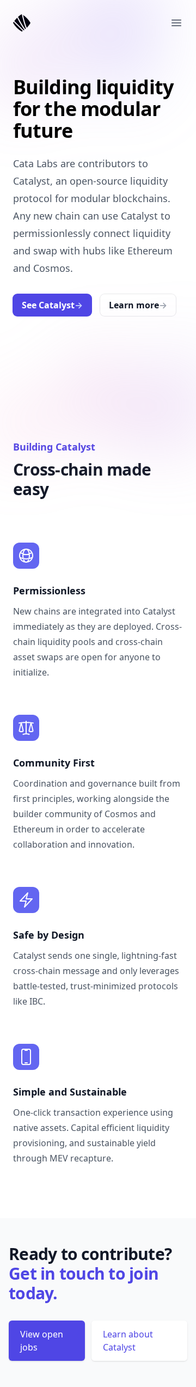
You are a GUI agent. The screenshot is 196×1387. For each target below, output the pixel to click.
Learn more (138, 305)
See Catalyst (52, 305)
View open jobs (41, 1340)
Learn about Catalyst (128, 1340)
